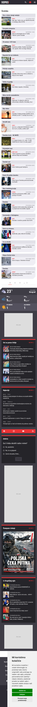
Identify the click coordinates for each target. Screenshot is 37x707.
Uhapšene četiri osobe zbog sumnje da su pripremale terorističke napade (18, 206)
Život (7, 675)
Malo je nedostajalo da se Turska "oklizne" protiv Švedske (18, 33)
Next (27, 283)
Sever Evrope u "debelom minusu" (18, 259)
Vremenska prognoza (18, 291)
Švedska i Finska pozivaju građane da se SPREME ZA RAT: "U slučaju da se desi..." (18, 113)
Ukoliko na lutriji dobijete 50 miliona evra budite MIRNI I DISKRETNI (18, 396)
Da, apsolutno (10, 447)
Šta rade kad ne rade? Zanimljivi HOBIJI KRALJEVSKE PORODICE (18, 617)
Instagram (14, 431)
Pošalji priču (30, 2)
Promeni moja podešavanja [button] (22, 699)
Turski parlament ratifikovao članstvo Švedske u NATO (18, 246)
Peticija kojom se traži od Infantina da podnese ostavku (18, 423)
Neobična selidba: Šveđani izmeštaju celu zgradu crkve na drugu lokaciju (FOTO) (18, 46)
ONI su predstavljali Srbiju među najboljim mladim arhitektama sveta (18, 372)
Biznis (7, 666)
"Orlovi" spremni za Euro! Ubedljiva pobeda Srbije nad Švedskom (18, 153)
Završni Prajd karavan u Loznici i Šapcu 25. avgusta (18, 417)
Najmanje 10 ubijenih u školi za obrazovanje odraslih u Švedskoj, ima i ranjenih (18, 99)
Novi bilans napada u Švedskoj (18, 86)
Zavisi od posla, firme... (13, 454)
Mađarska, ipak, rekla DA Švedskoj (18, 233)
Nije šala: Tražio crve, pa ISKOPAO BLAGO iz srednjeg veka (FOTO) (18, 19)
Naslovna (7, 662)
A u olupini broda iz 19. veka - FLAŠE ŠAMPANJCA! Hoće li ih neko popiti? (18, 139)
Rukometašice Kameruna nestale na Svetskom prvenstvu (18, 273)
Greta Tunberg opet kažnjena (18, 166)
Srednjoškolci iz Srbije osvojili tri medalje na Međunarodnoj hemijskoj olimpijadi (18, 379)
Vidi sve (31, 342)
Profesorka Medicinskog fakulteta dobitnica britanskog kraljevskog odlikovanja (18, 349)
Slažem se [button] (22, 690)
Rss (33, 431)
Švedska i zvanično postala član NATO (18, 219)
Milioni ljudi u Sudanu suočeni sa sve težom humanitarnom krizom (18, 411)
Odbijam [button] (22, 694)
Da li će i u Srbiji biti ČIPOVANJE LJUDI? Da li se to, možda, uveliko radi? (18, 126)
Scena (7, 671)
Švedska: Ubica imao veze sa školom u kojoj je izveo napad (18, 73)
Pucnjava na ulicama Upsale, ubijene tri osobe (18, 59)
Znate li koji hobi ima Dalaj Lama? (18, 610)
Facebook (4, 431)
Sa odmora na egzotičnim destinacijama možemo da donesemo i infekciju (18, 404)
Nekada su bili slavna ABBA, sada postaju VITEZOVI (18, 193)
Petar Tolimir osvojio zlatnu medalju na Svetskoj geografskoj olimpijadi (18, 364)
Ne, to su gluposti (11, 450)
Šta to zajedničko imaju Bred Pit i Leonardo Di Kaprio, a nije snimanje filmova (18, 602)
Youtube (23, 431)
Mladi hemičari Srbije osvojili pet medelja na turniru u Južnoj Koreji (18, 356)
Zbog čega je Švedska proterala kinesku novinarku (18, 179)
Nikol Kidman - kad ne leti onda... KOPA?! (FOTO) (18, 595)
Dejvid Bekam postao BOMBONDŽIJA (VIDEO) (18, 587)
